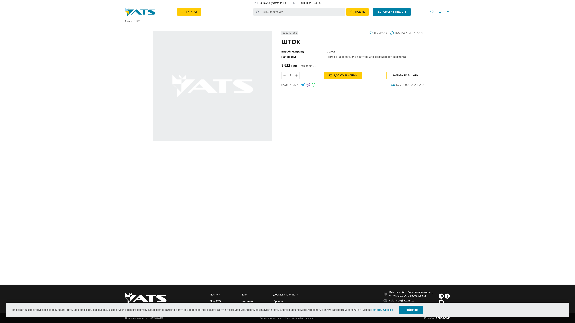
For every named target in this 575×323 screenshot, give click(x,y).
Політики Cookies (382, 309)
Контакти (247, 301)
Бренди (278, 301)
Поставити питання (409, 33)
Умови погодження (270, 318)
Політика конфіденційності (300, 318)
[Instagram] (441, 296)
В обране (380, 33)
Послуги (215, 294)
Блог (245, 294)
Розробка (429, 318)
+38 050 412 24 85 (309, 2)
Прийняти (411, 309)
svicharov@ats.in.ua (401, 300)
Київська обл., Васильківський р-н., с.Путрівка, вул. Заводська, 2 (411, 294)
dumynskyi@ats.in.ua (273, 2)
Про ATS (215, 301)
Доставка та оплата (410, 84)
